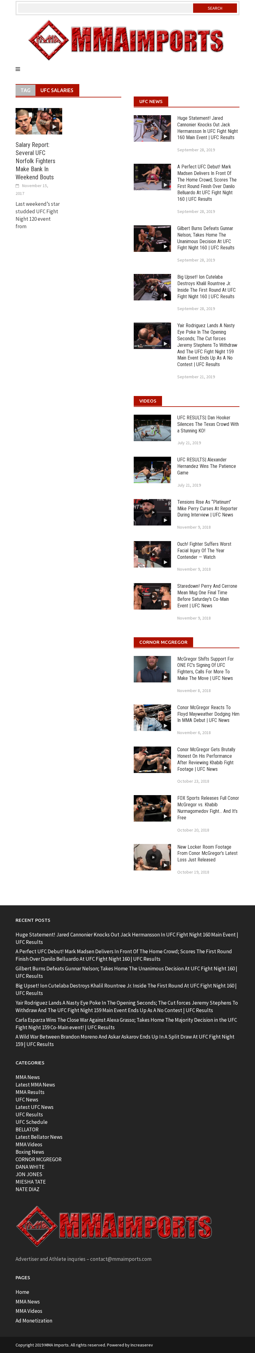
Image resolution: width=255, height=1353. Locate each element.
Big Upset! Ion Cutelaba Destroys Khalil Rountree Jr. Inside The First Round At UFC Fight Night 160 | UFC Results (206, 286)
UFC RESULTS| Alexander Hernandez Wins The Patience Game (206, 466)
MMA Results (30, 1092)
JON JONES (29, 1174)
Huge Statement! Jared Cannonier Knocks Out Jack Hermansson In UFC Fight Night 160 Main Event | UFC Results (207, 127)
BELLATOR (27, 1129)
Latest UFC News (34, 1107)
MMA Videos (29, 1144)
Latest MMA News (35, 1084)
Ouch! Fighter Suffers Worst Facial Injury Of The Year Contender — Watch (204, 550)
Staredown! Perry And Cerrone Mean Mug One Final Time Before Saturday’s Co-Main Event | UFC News (207, 595)
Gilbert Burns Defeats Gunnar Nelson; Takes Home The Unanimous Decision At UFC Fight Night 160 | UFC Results (205, 238)
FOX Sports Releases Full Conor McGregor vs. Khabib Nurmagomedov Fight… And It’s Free (208, 807)
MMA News (28, 1077)
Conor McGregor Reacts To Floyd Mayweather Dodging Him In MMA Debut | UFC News (208, 714)
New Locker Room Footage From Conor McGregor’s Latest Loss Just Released (207, 853)
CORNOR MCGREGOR (39, 1159)
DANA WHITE (30, 1166)
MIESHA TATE (31, 1181)
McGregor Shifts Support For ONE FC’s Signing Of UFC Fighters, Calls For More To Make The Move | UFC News (205, 668)
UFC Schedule (32, 1122)
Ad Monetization (34, 1320)
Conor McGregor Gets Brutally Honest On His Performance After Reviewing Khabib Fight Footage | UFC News (206, 759)
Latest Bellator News (39, 1137)
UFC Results (29, 1114)
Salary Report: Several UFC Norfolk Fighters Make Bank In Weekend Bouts (35, 161)
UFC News (27, 1099)
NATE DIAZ (27, 1189)
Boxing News (30, 1151)
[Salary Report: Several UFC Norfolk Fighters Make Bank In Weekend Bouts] (39, 120)
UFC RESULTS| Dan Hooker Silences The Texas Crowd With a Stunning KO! (208, 424)
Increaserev (142, 1345)
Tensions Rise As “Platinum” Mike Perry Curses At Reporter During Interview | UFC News (207, 508)
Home (22, 1292)
